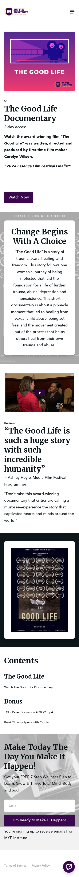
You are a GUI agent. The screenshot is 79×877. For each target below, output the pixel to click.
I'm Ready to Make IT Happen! (39, 820)
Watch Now (18, 197)
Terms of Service (15, 865)
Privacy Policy (40, 865)
